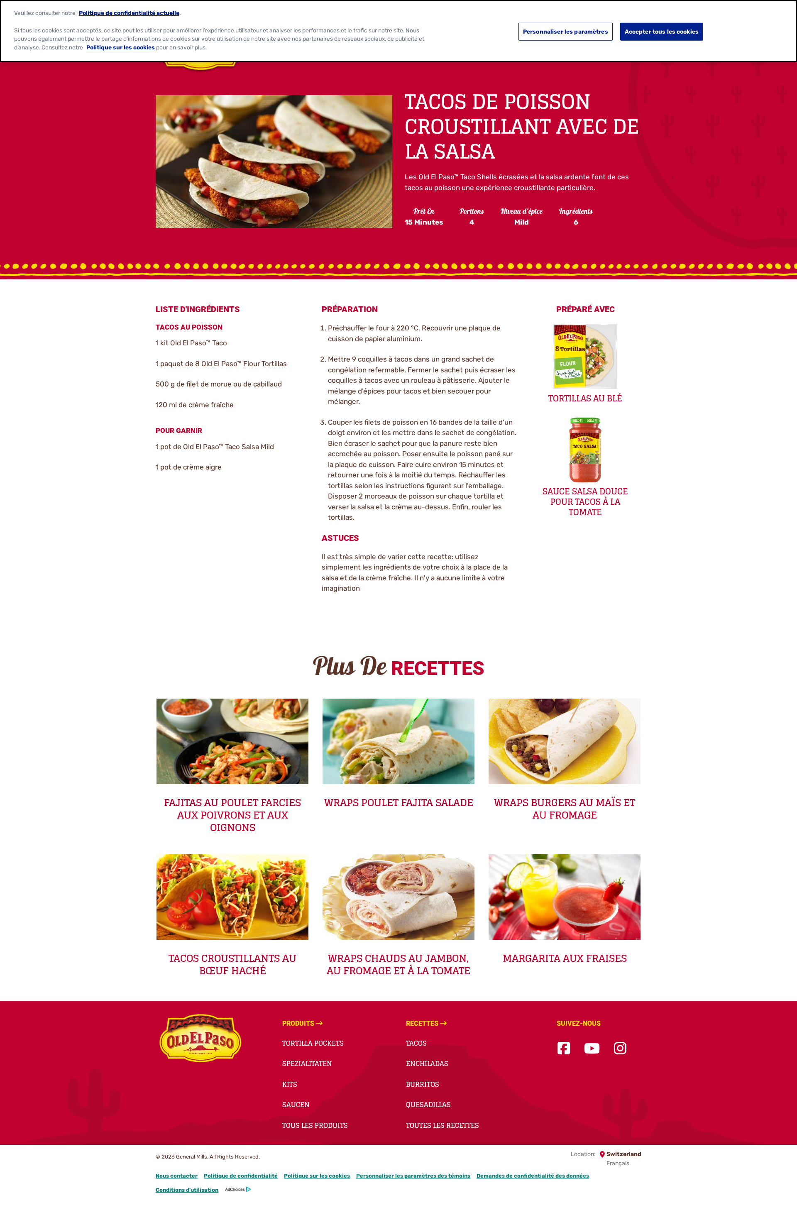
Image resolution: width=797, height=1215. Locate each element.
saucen (296, 1104)
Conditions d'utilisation (187, 1190)
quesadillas (428, 1104)
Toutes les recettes (442, 1125)
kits (289, 1084)
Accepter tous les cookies (662, 31)
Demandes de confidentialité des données (533, 1176)
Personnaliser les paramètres (565, 31)
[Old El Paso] (200, 1039)
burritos (422, 1084)
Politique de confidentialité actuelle (129, 13)
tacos (416, 1043)
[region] (398, 31)
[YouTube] (592, 1048)
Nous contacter (177, 1176)
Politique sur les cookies (317, 1176)
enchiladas (427, 1063)
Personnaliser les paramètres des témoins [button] (413, 1176)
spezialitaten (307, 1063)
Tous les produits (315, 1125)
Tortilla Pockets (313, 1043)
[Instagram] (620, 1048)
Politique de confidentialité (241, 1176)
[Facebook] (564, 1048)
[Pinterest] (640, 1048)
